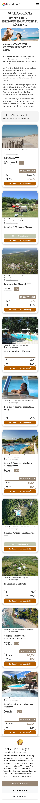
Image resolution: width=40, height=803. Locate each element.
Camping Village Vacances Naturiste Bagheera (15, 636)
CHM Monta (11, 157)
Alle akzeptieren (20, 783)
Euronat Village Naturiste (17, 284)
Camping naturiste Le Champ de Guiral (18, 705)
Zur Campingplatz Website (19, 183)
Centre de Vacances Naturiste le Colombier (18, 464)
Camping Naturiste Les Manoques (19, 534)
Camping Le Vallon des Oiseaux (18, 227)
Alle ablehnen (20, 790)
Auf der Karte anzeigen (12, 154)
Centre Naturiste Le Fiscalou (18, 351)
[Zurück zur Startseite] (11, 4)
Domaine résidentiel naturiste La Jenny (19, 408)
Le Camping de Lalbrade (15, 583)
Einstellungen (20, 796)
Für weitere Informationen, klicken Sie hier (17, 776)
